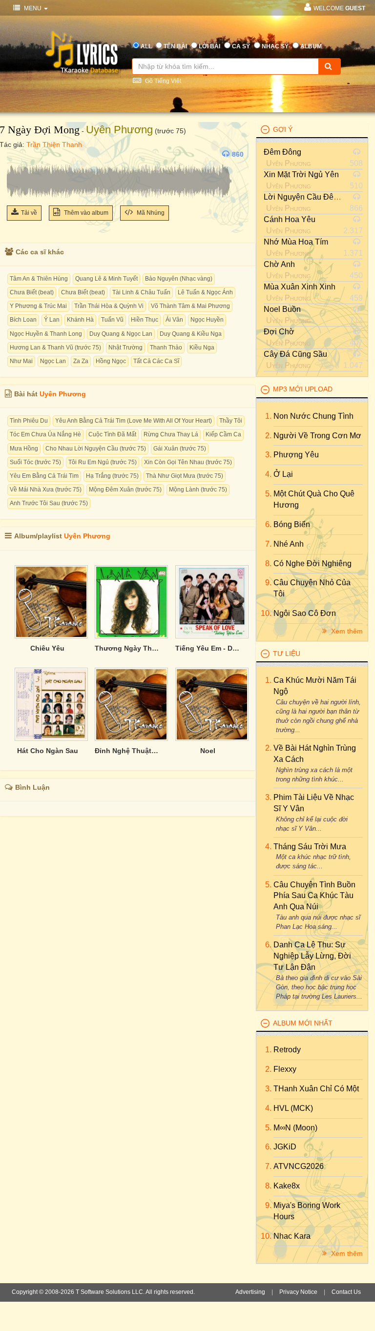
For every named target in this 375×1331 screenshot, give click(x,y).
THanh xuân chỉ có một (316, 1089)
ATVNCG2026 (298, 1166)
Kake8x (286, 1186)
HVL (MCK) (293, 1108)
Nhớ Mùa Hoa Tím (296, 242)
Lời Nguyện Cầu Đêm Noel (311, 197)
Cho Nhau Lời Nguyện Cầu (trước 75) (95, 448)
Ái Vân (174, 319)
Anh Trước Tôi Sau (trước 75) (49, 503)
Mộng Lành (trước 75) (198, 489)
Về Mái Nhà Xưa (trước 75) (46, 489)
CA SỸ (241, 46)
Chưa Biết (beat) (32, 292)
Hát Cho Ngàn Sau (47, 751)
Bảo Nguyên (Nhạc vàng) (178, 278)
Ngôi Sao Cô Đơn (304, 613)
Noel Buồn (282, 309)
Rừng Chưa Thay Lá (171, 434)
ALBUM (311, 46)
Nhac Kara (292, 1236)
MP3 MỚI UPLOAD (303, 389)
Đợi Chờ (279, 332)
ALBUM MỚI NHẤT (303, 1023)
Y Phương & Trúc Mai (38, 306)
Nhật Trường (125, 347)
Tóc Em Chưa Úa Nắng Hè (45, 434)
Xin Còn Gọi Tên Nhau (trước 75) (188, 462)
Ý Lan (52, 319)
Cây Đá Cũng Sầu (295, 354)
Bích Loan (23, 319)
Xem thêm (346, 631)
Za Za (80, 361)
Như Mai (21, 361)
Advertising (250, 1292)
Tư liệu (286, 653)
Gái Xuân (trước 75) (179, 448)
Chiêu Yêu (47, 648)
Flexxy (284, 1069)
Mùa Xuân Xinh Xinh (299, 287)
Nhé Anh (288, 544)
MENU (32, 8)
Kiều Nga (201, 347)
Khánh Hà (80, 319)
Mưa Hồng (24, 448)
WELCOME (339, 8)
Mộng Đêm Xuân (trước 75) (125, 489)
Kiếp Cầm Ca (223, 434)
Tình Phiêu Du (29, 420)
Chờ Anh (279, 264)
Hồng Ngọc (111, 361)
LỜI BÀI (209, 46)
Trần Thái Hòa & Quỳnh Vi (109, 306)
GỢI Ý (282, 129)
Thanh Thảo (166, 347)
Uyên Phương (119, 129)
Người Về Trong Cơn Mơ (317, 435)
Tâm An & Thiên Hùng (39, 278)
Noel (207, 751)
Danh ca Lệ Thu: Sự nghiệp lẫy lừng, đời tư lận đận (312, 956)
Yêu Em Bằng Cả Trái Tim (44, 475)
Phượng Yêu (296, 454)
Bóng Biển (291, 524)
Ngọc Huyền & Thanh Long (46, 333)
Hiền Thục (144, 319)
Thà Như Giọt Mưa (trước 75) (184, 475)
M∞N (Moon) (295, 1128)
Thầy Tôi (230, 420)
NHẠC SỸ (275, 46)
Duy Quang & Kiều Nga (191, 333)
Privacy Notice (298, 1292)
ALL (146, 46)
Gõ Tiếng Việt (162, 81)
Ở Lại (283, 474)
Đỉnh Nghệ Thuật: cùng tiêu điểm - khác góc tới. (127, 751)
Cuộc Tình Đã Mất (112, 434)
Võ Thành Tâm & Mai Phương (190, 306)
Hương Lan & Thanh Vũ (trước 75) (55, 347)
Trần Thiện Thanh (54, 144)
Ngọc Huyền (207, 319)
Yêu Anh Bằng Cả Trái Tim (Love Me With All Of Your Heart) (133, 420)
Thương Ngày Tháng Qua (127, 648)
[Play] (16, 154)
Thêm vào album (85, 212)
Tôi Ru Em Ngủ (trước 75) (102, 462)
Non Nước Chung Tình (313, 416)
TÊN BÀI (175, 46)
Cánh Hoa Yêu (289, 219)
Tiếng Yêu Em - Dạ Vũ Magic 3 (208, 648)
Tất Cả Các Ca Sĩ (156, 361)
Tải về (29, 212)
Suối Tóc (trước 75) (35, 462)
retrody (287, 1049)
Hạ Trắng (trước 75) (112, 475)
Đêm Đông (282, 152)
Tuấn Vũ (112, 319)
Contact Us (346, 1292)
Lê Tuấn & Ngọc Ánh (205, 292)
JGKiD (284, 1147)
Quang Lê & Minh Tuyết (106, 278)
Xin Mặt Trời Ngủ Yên (301, 174)
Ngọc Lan (53, 361)
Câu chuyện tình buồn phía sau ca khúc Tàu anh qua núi (314, 896)
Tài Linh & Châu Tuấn (141, 292)
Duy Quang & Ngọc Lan (120, 333)
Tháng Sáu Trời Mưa (309, 846)
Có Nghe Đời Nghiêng (312, 563)
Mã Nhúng (150, 212)
